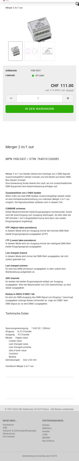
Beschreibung (17, 131)
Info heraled (9, 437)
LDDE (45, 434)
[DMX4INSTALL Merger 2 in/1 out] (39, 28)
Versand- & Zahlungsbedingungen (19, 431)
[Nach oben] (68, 455)
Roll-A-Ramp (48, 441)
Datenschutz (9, 434)
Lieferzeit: (10, 75)
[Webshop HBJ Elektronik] (8, 1)
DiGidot (46, 425)
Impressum (8, 425)
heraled (46, 431)
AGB (5, 428)
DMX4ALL (47, 428)
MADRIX (46, 437)
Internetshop (28, 456)
